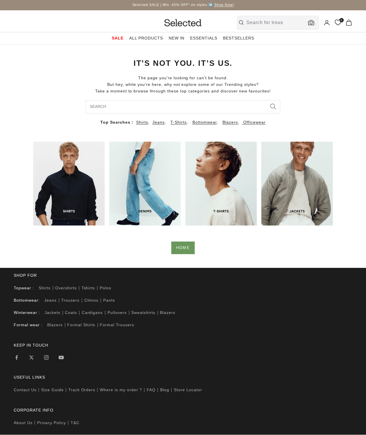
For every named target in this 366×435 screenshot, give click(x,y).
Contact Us (25, 389)
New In (177, 38)
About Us (23, 422)
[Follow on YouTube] (61, 357)
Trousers (70, 300)
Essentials (203, 38)
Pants (109, 300)
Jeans (158, 122)
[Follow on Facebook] (16, 357)
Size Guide (52, 389)
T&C (75, 422)
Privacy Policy (51, 422)
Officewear (254, 122)
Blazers (230, 122)
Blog (164, 389)
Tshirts (88, 288)
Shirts (142, 122)
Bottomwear (204, 122)
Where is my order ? (121, 389)
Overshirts (66, 288)
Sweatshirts (143, 312)
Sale (118, 38)
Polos (105, 288)
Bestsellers (238, 38)
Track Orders (82, 389)
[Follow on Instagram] (46, 357)
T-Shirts (178, 122)
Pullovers (117, 312)
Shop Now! (224, 5)
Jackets (52, 312)
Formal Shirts (81, 325)
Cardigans (92, 312)
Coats (71, 312)
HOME (183, 248)
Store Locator (188, 389)
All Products (146, 38)
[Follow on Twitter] (31, 357)
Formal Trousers (117, 325)
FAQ (151, 389)
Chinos (91, 300)
